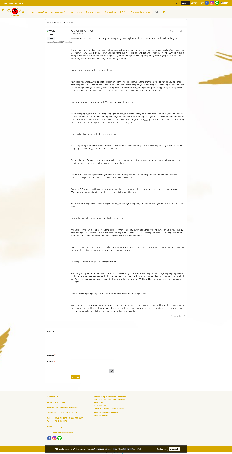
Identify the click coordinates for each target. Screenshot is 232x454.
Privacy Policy (123, 449)
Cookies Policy (100, 405)
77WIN (74, 38)
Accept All (174, 449)
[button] (157, 12)
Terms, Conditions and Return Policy (109, 408)
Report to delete (177, 31)
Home (31, 12)
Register (185, 3)
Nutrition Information (141, 12)
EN (225, 2)
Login (176, 3)
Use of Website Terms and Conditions (110, 399)
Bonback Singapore (102, 415)
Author (51, 355)
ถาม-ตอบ (59, 22)
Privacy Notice (100, 402)
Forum (50, 22)
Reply (76, 377)
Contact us (110, 12)
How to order (76, 12)
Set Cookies (161, 449)
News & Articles (93, 12)
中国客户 (123, 12)
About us (42, 12)
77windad (69, 22)
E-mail (51, 361)
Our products (57, 12)
